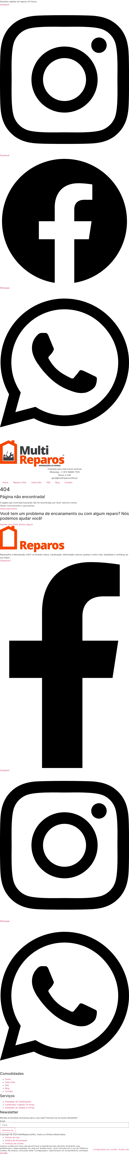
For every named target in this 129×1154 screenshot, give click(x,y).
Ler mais (3, 1153)
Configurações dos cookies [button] (105, 1149)
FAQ (48, 482)
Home (5, 482)
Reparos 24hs (19, 482)
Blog (57, 482)
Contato (68, 482)
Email (2, 1121)
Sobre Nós (36, 482)
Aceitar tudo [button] (123, 1149)
